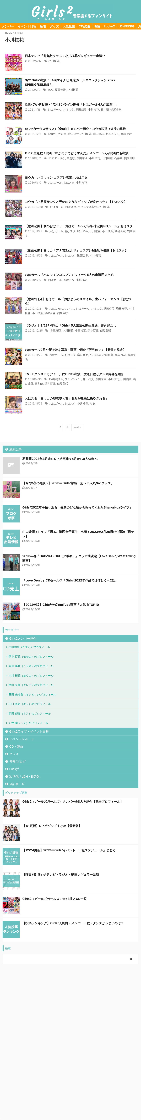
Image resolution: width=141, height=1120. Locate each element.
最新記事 (15, 449)
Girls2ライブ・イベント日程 (29, 731)
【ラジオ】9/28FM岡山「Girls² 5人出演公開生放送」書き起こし (70, 325)
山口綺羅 (98, 134)
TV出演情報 (56, 379)
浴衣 (92, 403)
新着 (43, 26)
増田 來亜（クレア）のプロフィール (31, 685)
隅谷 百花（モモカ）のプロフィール (31, 656)
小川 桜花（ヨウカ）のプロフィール (31, 675)
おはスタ (68, 109)
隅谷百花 (120, 231)
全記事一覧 (17, 784)
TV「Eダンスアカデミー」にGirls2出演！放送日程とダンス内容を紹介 (74, 374)
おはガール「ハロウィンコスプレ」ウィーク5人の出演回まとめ (69, 275)
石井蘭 (105, 109)
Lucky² (14, 769)
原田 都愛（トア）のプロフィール (30, 713)
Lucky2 (109, 26)
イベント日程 (27, 26)
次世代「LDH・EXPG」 (25, 776)
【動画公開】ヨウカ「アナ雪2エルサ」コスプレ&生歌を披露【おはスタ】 (76, 250)
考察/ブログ (17, 761)
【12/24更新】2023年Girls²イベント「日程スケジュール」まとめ (69, 850)
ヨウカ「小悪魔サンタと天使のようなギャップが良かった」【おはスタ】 (76, 202)
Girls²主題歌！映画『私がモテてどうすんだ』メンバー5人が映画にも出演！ (78, 153)
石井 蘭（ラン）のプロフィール (28, 723)
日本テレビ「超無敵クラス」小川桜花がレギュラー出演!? (65, 56)
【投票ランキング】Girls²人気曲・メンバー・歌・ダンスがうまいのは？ (73, 923)
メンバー (8, 26)
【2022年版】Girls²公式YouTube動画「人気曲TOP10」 (62, 604)
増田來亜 (73, 134)
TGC (50, 89)
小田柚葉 (107, 231)
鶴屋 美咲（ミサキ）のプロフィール (31, 666)
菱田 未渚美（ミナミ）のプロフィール (32, 694)
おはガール (54, 109)
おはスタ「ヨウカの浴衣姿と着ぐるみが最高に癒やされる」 (67, 398)
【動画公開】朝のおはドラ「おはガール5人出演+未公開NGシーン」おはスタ (79, 226)
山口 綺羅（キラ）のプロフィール (30, 704)
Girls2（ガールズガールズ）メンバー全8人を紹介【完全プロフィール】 (72, 801)
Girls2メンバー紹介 (22, 638)
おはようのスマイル (61, 308)
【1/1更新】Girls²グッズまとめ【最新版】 (52, 826)
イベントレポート (21, 739)
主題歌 (71, 158)
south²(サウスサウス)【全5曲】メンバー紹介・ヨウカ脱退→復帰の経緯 (75, 129)
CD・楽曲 (16, 746)
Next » (77, 427)
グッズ (54, 26)
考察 (97, 26)
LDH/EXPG (126, 26)
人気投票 (69, 26)
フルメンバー (73, 379)
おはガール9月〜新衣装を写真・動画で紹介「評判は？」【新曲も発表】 (75, 350)
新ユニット (112, 134)
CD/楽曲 (84, 26)
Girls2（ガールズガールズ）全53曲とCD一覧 (54, 899)
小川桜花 (53, 61)
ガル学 (62, 134)
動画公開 (82, 255)
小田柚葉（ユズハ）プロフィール (29, 647)
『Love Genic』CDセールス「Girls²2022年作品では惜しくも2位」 (70, 580)
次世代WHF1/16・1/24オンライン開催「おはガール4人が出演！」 (72, 104)
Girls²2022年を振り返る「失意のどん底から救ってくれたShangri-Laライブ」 (77, 507)
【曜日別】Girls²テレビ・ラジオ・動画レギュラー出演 (60, 874)
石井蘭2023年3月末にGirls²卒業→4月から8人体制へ (59, 459)
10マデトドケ (56, 158)
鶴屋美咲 (115, 109)
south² (52, 134)
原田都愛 (60, 89)
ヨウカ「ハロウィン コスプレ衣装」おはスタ (56, 177)
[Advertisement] (70, 993)
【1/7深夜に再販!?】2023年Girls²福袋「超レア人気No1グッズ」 (68, 483)
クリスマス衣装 (87, 207)
